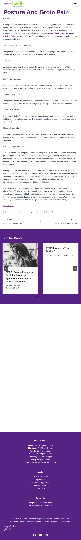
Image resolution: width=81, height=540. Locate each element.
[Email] (40, 535)
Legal (22, 521)
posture (40, 212)
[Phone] (46, 535)
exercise (14, 212)
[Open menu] (75, 4)
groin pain (30, 212)
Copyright (14, 521)
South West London (40, 477)
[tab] (36, 296)
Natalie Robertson (14, 285)
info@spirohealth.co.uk (43, 506)
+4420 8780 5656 (45, 503)
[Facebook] (34, 535)
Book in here (8, 206)
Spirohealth (15, 36)
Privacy (30, 521)
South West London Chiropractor (57, 521)
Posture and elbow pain (12, 221)
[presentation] (20, 255)
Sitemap (39, 521)
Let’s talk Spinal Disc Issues (66, 221)
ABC (6, 212)
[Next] (75, 268)
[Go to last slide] (6, 268)
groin (22, 212)
